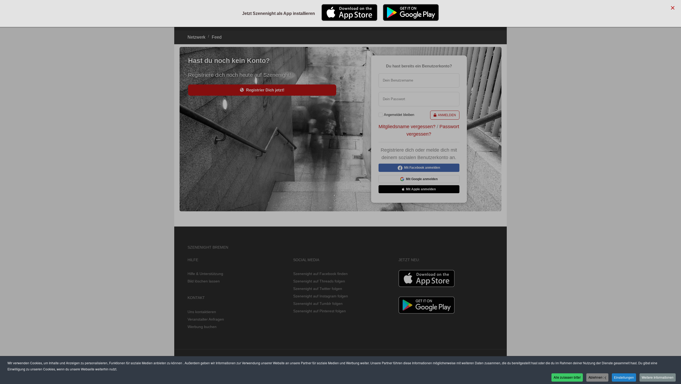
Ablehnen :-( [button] (597, 377)
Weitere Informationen (658, 377)
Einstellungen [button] (624, 377)
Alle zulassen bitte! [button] (567, 377)
